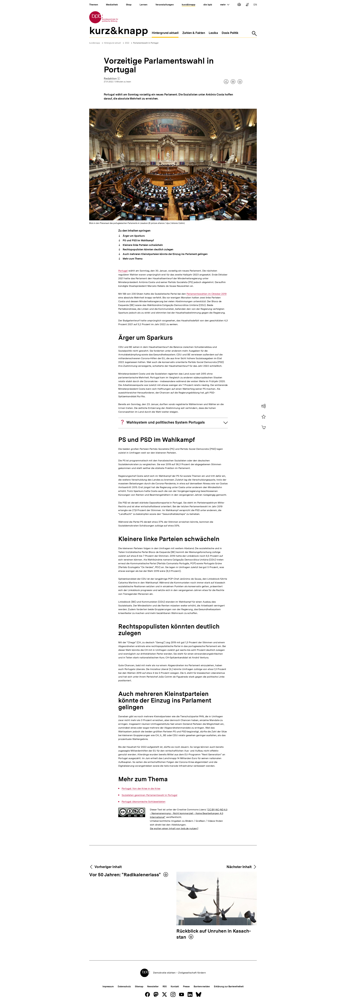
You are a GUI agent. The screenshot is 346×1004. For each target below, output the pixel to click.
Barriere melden (202, 986)
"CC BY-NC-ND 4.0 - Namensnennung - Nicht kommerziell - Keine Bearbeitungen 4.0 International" (188, 813)
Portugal (123, 270)
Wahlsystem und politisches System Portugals (165, 422)
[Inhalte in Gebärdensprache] (247, 5)
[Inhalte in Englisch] (255, 5)
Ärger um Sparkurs (133, 235)
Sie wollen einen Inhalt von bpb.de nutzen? (174, 828)
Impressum (108, 986)
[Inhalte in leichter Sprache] (239, 5)
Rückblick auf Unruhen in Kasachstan (213, 934)
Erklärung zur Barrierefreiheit (229, 986)
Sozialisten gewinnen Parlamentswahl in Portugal (149, 795)
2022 (127, 43)
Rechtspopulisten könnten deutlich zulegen (147, 249)
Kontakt (175, 986)
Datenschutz (124, 986)
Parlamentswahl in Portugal (145, 43)
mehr (224, 4)
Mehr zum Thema (132, 258)
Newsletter (152, 986)
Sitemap (139, 986)
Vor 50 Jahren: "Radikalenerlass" (125, 875)
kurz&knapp (94, 43)
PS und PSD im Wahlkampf (138, 240)
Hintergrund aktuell (112, 43)
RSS (165, 986)
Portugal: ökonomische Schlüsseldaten (143, 801)
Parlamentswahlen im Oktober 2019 (207, 293)
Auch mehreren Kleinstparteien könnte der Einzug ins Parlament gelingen (164, 254)
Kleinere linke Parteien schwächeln (142, 245)
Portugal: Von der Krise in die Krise (141, 788)
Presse (186, 986)
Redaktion (112, 78)
